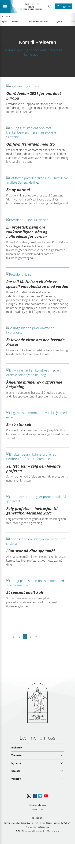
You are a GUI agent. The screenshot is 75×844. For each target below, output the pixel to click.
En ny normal (18, 189)
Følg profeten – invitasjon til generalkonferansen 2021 (32, 511)
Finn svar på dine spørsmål (30, 550)
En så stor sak (18, 424)
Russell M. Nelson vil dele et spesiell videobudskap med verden (37, 284)
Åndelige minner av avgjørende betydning (34, 384)
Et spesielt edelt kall (24, 592)
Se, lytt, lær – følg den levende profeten (33, 468)
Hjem (4, 21)
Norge (6, 16)
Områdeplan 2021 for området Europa (33, 95)
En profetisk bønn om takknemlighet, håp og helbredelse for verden (26, 231)
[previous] (8, 636)
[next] (42, 636)
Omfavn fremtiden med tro (30, 144)
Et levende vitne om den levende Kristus (35, 342)
